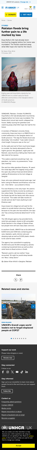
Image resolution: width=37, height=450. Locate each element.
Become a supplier (8, 418)
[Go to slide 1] (12, 339)
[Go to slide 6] (22, 339)
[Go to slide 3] (16, 339)
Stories (9, 20)
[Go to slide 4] (18, 339)
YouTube (17, 372)
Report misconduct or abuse (12, 411)
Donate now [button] (7, 358)
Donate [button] (30, 9)
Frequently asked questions (11, 402)
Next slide (33, 306)
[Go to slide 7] (24, 339)
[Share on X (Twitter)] (15, 280)
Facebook (3, 372)
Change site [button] (24, 2)
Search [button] (26, 8)
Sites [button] (34, 8)
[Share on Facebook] (21, 280)
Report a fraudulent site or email (13, 415)
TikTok (21, 372)
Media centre (6, 408)
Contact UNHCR (7, 405)
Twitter (12, 372)
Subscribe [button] (7, 391)
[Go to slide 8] (26, 339)
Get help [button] (27, 14)
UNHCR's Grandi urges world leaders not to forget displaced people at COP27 (17, 327)
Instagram (7, 372)
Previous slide (4, 306)
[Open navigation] (2, 7)
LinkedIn (26, 372)
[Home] (12, 8)
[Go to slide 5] (20, 339)
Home (3, 20)
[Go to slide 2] (14, 339)
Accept (18, 446)
